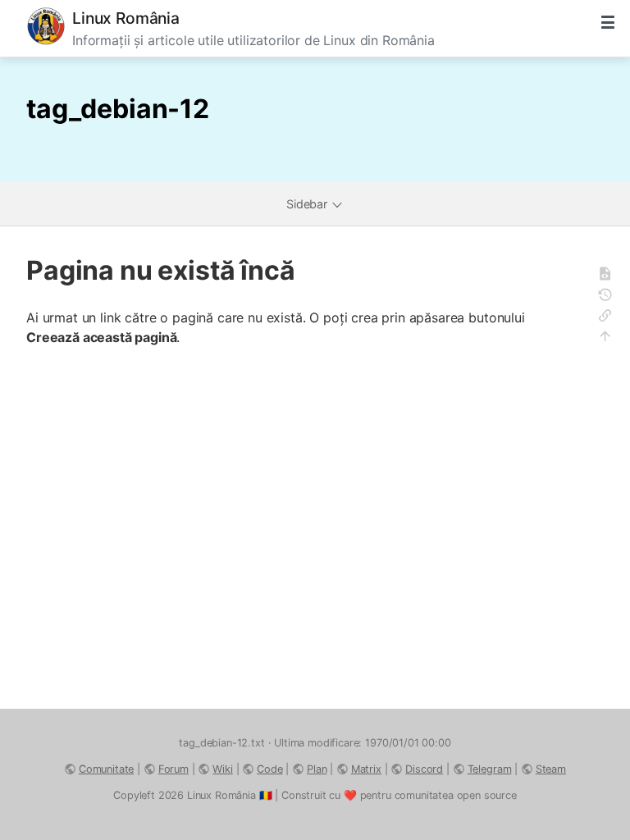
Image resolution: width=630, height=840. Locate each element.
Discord (424, 769)
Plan (316, 769)
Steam (551, 769)
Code (269, 769)
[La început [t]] (610, 338)
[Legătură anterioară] (610, 318)
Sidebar (308, 204)
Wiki (222, 769)
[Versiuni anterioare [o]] (610, 297)
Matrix (366, 769)
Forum (173, 769)
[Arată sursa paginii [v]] (610, 276)
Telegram (490, 769)
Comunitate (106, 769)
